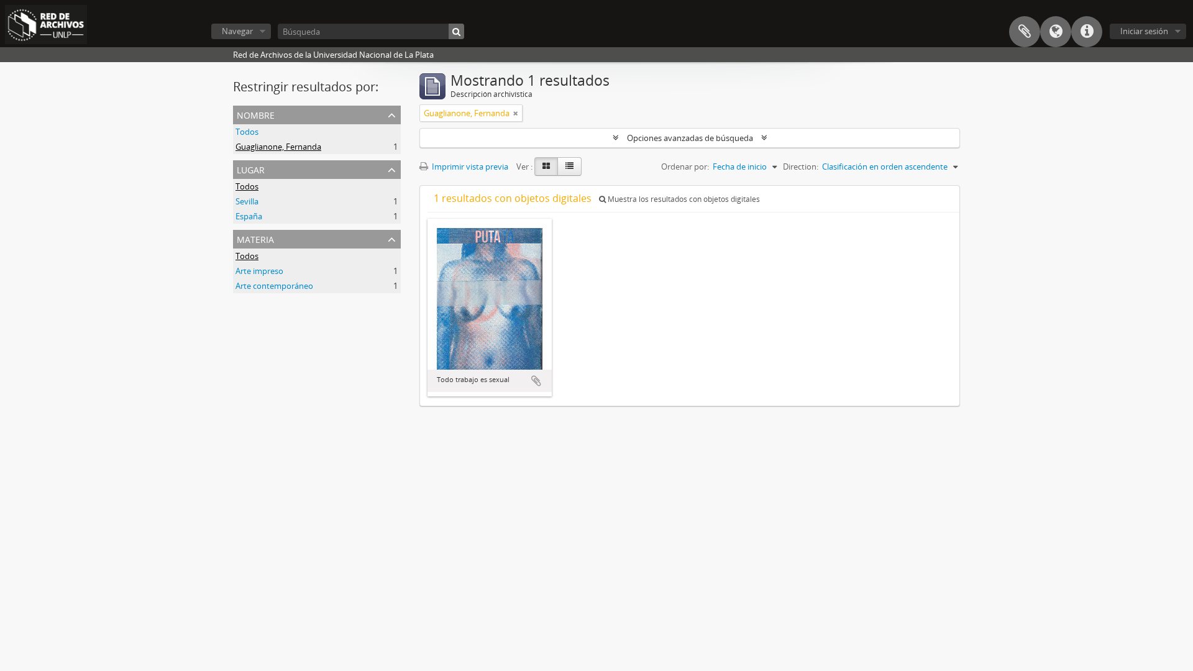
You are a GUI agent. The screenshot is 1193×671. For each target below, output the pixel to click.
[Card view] (546, 166)
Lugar (251, 168)
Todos (246, 131)
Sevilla (246, 201)
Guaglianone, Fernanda (278, 146)
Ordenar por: (685, 166)
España (248, 216)
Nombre (256, 114)
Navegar (237, 31)
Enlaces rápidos (1086, 31)
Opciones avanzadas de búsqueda (690, 138)
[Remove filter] (515, 113)
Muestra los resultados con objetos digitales (683, 199)
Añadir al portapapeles (536, 381)
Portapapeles (1024, 31)
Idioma (1055, 31)
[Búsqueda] (456, 31)
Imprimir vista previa (469, 166)
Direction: (800, 166)
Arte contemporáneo (274, 285)
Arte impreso (259, 270)
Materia (255, 238)
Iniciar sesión (1144, 31)
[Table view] (569, 166)
